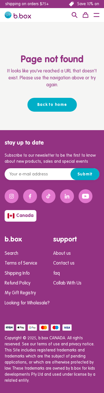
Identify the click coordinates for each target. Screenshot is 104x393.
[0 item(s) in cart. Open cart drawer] (85, 15)
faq (56, 273)
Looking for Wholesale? (27, 303)
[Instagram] (11, 196)
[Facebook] (30, 196)
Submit (85, 174)
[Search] (74, 15)
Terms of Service (21, 263)
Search (11, 253)
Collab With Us (67, 283)
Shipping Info (17, 273)
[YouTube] (85, 196)
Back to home (52, 105)
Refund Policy (17, 283)
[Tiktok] (48, 196)
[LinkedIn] (67, 196)
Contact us (64, 263)
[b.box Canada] (18, 15)
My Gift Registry (20, 293)
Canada (25, 216)
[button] (96, 15)
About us (62, 253)
